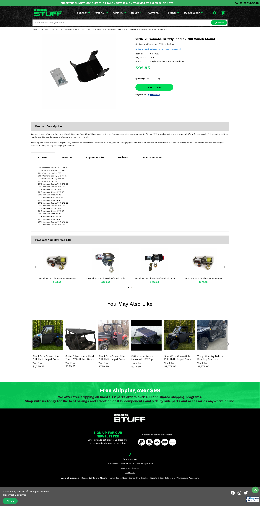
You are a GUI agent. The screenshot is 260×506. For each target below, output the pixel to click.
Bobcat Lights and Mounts (94, 478)
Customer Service (130, 468)
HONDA (135, 13)
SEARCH (220, 23)
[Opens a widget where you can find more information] (10, 501)
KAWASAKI (153, 13)
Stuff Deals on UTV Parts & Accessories (98, 29)
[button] (252, 499)
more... (42, 29)
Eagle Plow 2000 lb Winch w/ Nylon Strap (57, 278)
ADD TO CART (154, 87)
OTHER (172, 13)
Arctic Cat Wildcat (63, 29)
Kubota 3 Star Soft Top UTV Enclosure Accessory (174, 478)
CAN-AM (100, 13)
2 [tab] (131, 287)
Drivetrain (76, 29)
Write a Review (166, 44)
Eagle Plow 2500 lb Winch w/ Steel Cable (105, 278)
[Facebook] (232, 492)
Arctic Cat (50, 29)
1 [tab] (128, 287)
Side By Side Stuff (18, 491)
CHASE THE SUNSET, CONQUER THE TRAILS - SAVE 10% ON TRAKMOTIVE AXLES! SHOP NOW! (117, 3)
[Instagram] (239, 492)
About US (130, 472)
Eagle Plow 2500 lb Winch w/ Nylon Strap (203, 278)
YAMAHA (118, 13)
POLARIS (82, 13)
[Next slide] (227, 324)
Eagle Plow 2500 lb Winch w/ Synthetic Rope (154, 278)
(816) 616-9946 (249, 3)
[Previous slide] (31, 324)
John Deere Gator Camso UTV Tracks (129, 478)
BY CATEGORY (192, 13)
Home (34, 29)
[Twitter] (245, 492)
